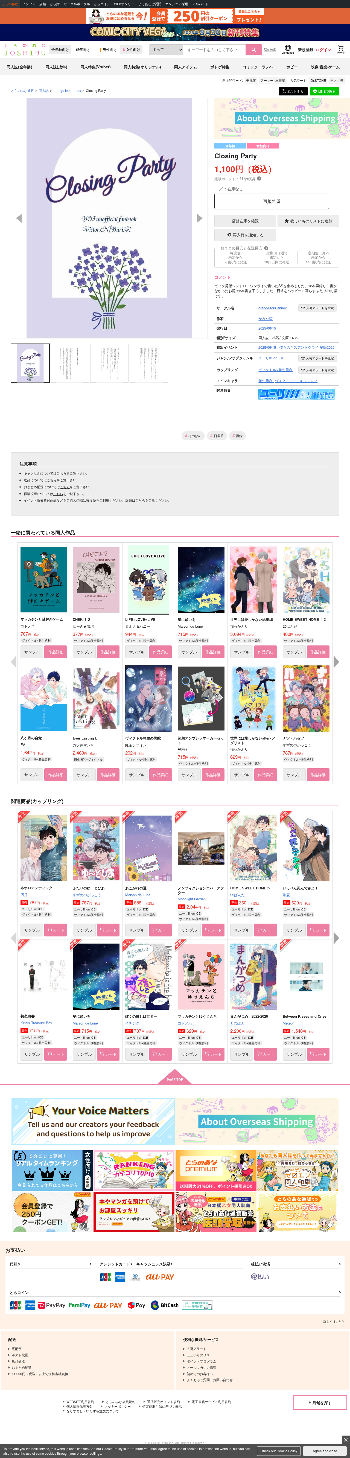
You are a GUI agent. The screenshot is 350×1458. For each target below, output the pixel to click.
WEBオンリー (124, 4)
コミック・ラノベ (258, 66)
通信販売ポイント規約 (163, 1401)
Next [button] (199, 218)
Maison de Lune (137, 894)
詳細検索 (270, 49)
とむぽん (237, 1023)
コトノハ (185, 1023)
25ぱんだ (237, 894)
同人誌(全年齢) (19, 66)
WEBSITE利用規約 (80, 1401)
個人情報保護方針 (79, 1406)
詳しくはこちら (334, 1321)
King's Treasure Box (36, 1022)
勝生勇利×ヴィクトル (88, 759)
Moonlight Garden (192, 898)
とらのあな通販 (22, 90)
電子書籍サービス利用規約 (211, 1401)
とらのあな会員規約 (120, 1401)
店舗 (42, 4)
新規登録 (305, 49)
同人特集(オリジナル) (142, 66)
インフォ (29, 4)
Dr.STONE (318, 80)
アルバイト (200, 4)
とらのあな (10, 4)
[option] (109, 218)
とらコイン (102, 4)
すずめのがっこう (87, 894)
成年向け (83, 49)
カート (59, 930)
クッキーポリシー (117, 1406)
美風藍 (251, 80)
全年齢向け (60, 49)
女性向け (133, 49)
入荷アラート (320, 307)
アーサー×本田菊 (272, 80)
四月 (24, 894)
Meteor (288, 1023)
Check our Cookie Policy (279, 1450)
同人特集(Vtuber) (95, 66)
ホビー (292, 66)
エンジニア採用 (176, 4)
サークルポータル (77, 4)
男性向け (110, 49)
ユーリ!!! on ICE (32, 909)
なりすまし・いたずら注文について (92, 1410)
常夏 (286, 894)
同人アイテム (185, 66)
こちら (61, 473)
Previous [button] (18, 218)
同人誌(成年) (56, 66)
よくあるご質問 (149, 4)
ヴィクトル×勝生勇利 (36, 640)
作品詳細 (55, 651)
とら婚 (55, 4)
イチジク (132, 1023)
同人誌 (44, 90)
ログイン (323, 49)
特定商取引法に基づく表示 (162, 1406)
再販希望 (272, 201)
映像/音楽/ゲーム (325, 66)
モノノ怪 (336, 80)
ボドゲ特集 (219, 66)
